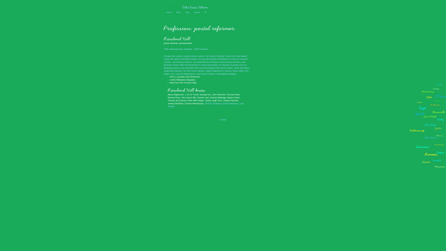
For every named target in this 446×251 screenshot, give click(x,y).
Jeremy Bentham (176, 103)
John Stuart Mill (188, 97)
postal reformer (171, 43)
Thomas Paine (233, 94)
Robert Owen (233, 97)
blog (187, 12)
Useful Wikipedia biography (182, 80)
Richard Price (174, 97)
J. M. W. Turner (192, 94)
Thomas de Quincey (177, 100)
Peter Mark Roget (195, 100)
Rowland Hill (177, 39)
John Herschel (218, 94)
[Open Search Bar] (205, 12)
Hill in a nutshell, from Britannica (185, 77)
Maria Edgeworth (176, 94)
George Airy (205, 94)
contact (197, 12)
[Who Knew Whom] (195, 7)
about (178, 12)
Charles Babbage (218, 97)
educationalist (185, 43)
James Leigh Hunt (213, 100)
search (169, 12)
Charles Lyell (203, 97)
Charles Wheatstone (194, 103)
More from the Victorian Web (183, 83)
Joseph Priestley (230, 100)
